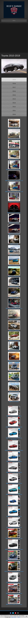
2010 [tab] (14, 114)
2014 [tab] (14, 99)
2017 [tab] (14, 87)
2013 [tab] (14, 103)
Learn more (13, 617)
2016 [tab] (14, 91)
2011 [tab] (14, 110)
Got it (19, 617)
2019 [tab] (14, 79)
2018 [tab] (14, 83)
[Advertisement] (14, 38)
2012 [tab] (14, 106)
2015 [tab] (14, 95)
